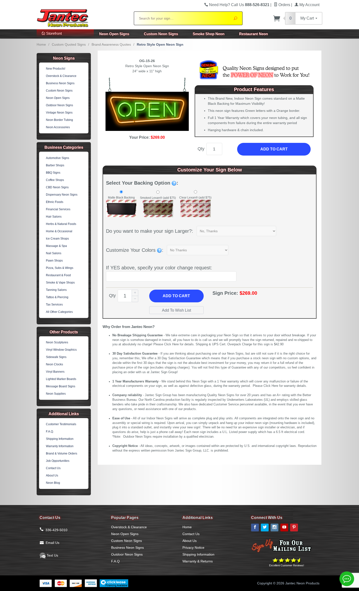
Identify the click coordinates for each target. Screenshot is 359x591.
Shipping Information (60, 439)
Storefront (53, 33)
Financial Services (58, 209)
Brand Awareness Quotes (111, 44)
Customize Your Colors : (134, 250)
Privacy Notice (193, 547)
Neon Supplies (56, 393)
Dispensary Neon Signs (61, 194)
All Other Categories (59, 312)
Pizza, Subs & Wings (59, 268)
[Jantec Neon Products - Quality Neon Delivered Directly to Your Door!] (82, 17)
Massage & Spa (56, 246)
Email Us (52, 543)
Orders (283, 5)
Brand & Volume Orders (61, 453)
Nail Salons (53, 253)
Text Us (52, 555)
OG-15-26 (147, 61)
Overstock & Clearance (61, 76)
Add (176, 296)
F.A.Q (115, 561)
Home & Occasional (59, 231)
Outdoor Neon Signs (59, 105)
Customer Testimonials (61, 424)
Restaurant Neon (253, 34)
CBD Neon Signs (57, 187)
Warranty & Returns (197, 561)
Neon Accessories (58, 127)
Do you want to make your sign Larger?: (149, 231)
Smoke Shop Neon (208, 34)
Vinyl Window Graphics (61, 349)
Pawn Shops (54, 260)
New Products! (55, 68)
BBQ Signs (53, 172)
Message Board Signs (60, 386)
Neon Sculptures (57, 342)
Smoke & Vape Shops (60, 282)
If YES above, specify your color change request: (159, 267)
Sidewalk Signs (56, 357)
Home (41, 44)
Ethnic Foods (54, 202)
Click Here (171, 344)
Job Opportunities (57, 461)
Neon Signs (64, 58)
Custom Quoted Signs (69, 44)
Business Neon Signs (60, 83)
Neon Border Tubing (59, 120)
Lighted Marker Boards (61, 379)
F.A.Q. (50, 431)
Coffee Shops (55, 180)
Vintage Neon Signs (59, 112)
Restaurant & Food (58, 275)
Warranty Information (60, 446)
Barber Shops (55, 165)
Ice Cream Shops (57, 238)
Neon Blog (53, 483)
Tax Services (54, 304)
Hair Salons (54, 216)
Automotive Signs (57, 158)
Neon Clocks (54, 364)
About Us (52, 475)
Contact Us (53, 468)
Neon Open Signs (114, 34)
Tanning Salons (56, 290)
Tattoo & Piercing (57, 297)
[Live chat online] (346, 578)
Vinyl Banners (55, 371)
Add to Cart (274, 149)
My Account (308, 5)
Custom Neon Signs (161, 34)
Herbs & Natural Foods (61, 224)
